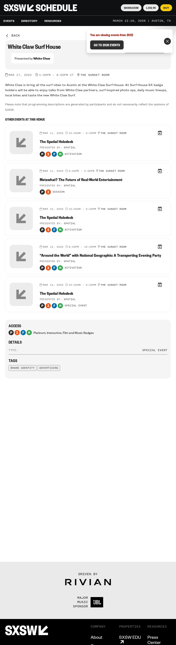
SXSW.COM (131, 7)
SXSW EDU (130, 637)
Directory (29, 21)
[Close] (167, 41)
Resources (52, 21)
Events (8, 21)
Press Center (154, 639)
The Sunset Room (94, 75)
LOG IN (151, 7)
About (96, 637)
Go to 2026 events (107, 45)
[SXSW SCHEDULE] (40, 7)
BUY (166, 7)
